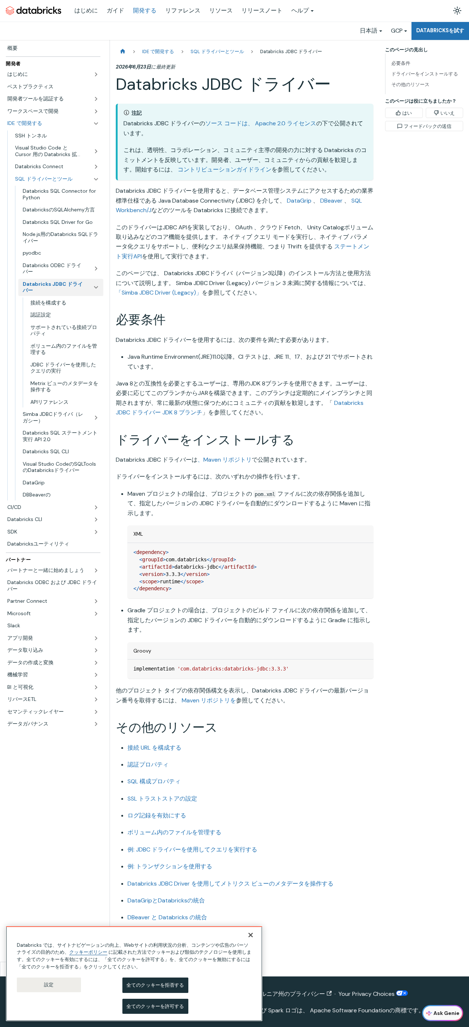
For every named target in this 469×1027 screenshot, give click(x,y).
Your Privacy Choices (367, 994)
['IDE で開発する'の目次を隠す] (96, 123)
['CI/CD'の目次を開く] (96, 507)
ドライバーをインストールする (424, 74)
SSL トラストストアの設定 (162, 798)
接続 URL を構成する (154, 747)
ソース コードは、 (229, 123)
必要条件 (400, 63)
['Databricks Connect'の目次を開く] (96, 166)
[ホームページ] (123, 51)
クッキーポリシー (88, 952)
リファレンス (182, 10)
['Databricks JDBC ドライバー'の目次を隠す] (96, 287)
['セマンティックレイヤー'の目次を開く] (96, 711)
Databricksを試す (440, 30)
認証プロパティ (148, 764)
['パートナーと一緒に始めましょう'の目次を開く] (96, 570)
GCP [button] (397, 30)
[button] (53, 74)
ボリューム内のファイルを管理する (174, 832)
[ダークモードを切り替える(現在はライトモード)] (457, 10)
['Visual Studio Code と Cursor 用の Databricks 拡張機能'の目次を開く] (96, 151)
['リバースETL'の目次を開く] (96, 699)
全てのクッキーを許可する (155, 1006)
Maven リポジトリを (209, 700)
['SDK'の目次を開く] (96, 532)
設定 (48, 985)
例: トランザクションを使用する (170, 866)
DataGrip (299, 200)
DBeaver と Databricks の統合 (167, 917)
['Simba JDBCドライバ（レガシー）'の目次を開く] (96, 417)
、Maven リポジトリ (224, 459)
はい (407, 113)
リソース (221, 10)
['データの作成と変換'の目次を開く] (96, 662)
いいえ (447, 113)
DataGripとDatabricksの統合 (166, 900)
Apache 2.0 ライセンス (285, 123)
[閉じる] (251, 935)
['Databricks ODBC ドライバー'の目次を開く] (96, 268)
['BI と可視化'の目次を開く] (96, 687)
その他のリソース (410, 84)
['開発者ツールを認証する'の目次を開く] (96, 98)
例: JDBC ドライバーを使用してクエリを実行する (192, 849)
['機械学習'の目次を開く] (96, 674)
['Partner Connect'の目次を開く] (96, 601)
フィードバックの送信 (427, 126)
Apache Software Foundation (349, 1010)
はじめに (86, 10)
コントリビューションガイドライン (225, 169)
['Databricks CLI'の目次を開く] (96, 519)
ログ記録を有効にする (157, 815)
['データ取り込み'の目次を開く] (96, 650)
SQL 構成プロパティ (154, 781)
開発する (144, 10)
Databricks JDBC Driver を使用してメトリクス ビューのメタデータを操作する (230, 883)
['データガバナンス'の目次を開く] (96, 723)
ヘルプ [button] (300, 10)
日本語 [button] (368, 30)
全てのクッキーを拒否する (155, 985)
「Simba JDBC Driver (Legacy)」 (159, 292)
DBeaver (331, 200)
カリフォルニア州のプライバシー (281, 994)
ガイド (115, 10)
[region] (134, 973)
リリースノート (261, 10)
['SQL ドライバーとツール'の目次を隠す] (96, 179)
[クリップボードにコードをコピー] (364, 552)
